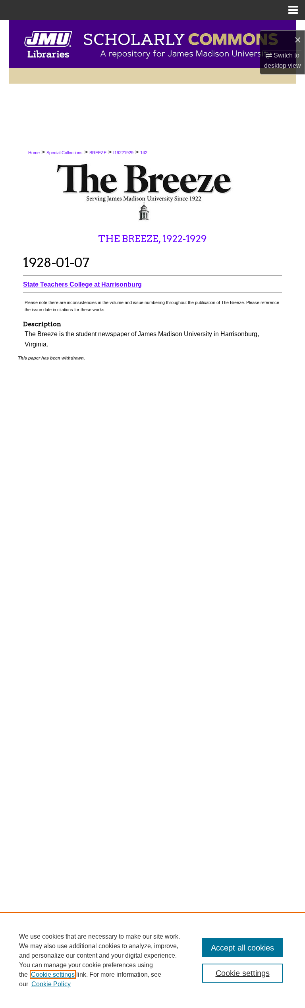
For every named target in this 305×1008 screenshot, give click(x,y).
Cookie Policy (51, 984)
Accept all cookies (242, 947)
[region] (152, 960)
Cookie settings (53, 974)
